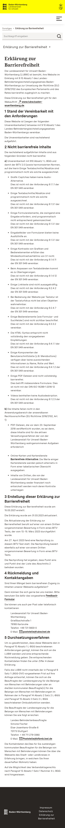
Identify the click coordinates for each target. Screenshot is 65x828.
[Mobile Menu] (59, 18)
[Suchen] (59, 36)
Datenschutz (46, 811)
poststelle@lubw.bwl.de (36, 631)
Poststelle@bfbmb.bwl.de (37, 738)
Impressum (46, 807)
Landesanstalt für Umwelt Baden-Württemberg (20, 7)
